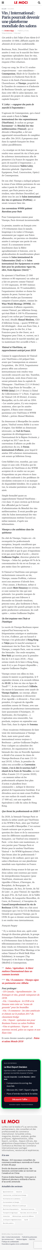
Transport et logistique (10, 1213)
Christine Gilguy (9, 31)
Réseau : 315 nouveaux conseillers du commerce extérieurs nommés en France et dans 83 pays (20, 1162)
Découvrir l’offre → (21, 1099)
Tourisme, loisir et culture (28, 1213)
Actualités (11, 9)
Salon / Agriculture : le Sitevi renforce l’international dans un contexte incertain (17, 971)
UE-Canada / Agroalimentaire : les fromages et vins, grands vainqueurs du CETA (20, 995)
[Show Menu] (3, 2)
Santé (26, 1220)
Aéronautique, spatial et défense (23, 1216)
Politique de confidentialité (10, 1242)
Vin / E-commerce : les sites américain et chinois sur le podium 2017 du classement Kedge (21, 1014)
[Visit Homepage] (21, 2)
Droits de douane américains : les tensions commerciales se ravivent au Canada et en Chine (19, 1170)
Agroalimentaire (8, 1192)
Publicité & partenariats (29, 1237)
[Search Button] (39, 2)
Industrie (19, 1192)
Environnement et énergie (11, 1202)
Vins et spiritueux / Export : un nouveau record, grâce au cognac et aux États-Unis (21, 1029)
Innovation (6, 1216)
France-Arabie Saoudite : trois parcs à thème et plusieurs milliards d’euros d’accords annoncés (19, 1179)
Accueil (4, 9)
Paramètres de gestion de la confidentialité (15, 1244)
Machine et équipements (11, 1209)
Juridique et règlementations (12, 1220)
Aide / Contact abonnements (11, 1237)
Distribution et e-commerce (11, 1199)
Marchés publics (8, 1223)
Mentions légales (21, 1239)
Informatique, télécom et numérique (14, 1206)
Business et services (27, 1209)
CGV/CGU (32, 1239)
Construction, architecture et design (14, 1195)
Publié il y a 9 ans (23, 31)
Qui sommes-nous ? (8, 1239)
